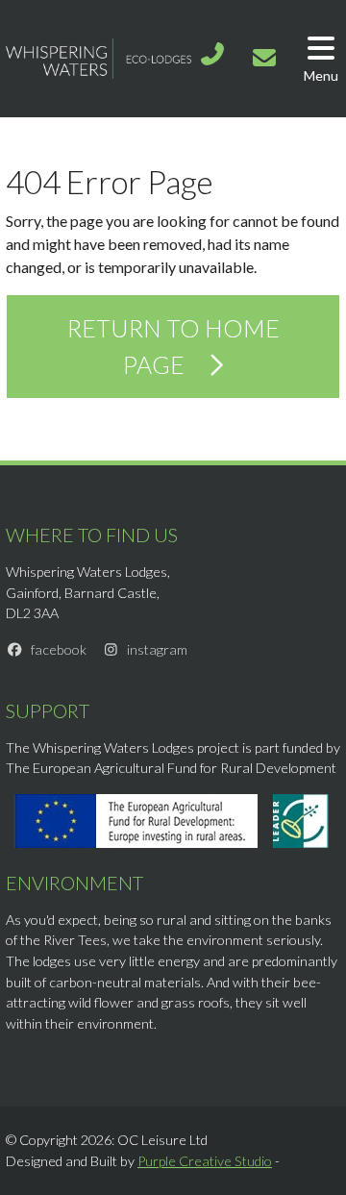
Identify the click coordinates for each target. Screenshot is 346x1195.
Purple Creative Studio (204, 1161)
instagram (157, 649)
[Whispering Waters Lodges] (98, 56)
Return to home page (173, 346)
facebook (58, 649)
